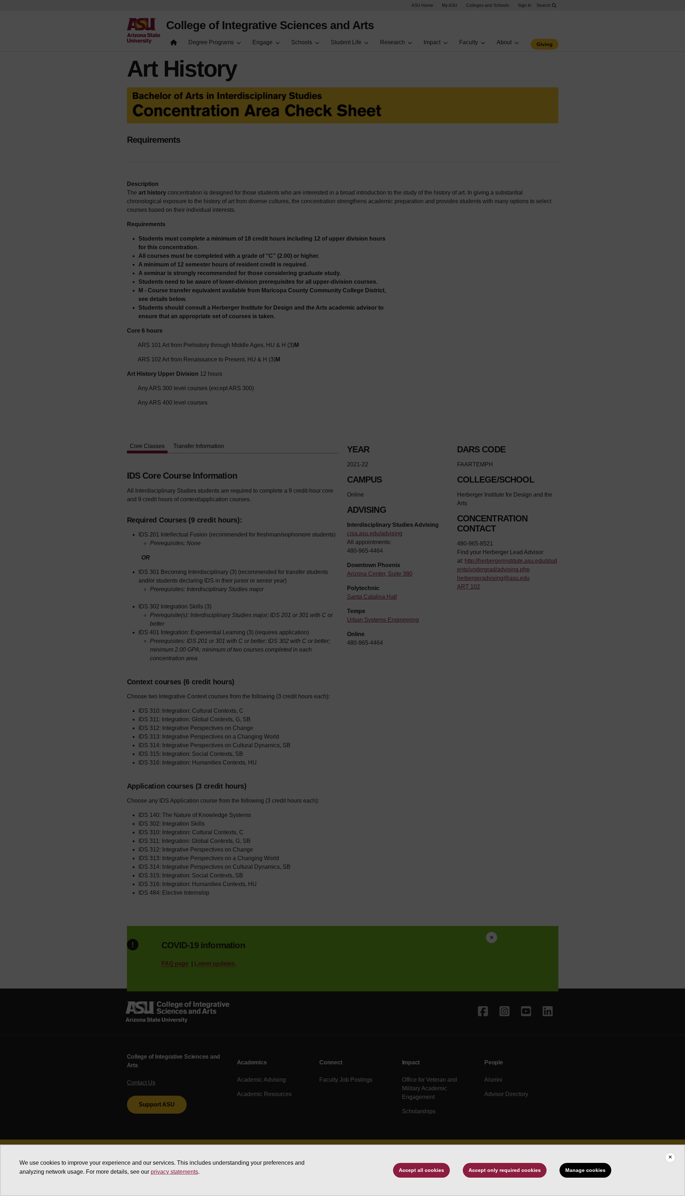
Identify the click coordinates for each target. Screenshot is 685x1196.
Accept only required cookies (505, 1170)
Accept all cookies (421, 1170)
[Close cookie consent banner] (670, 1157)
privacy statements (174, 1172)
